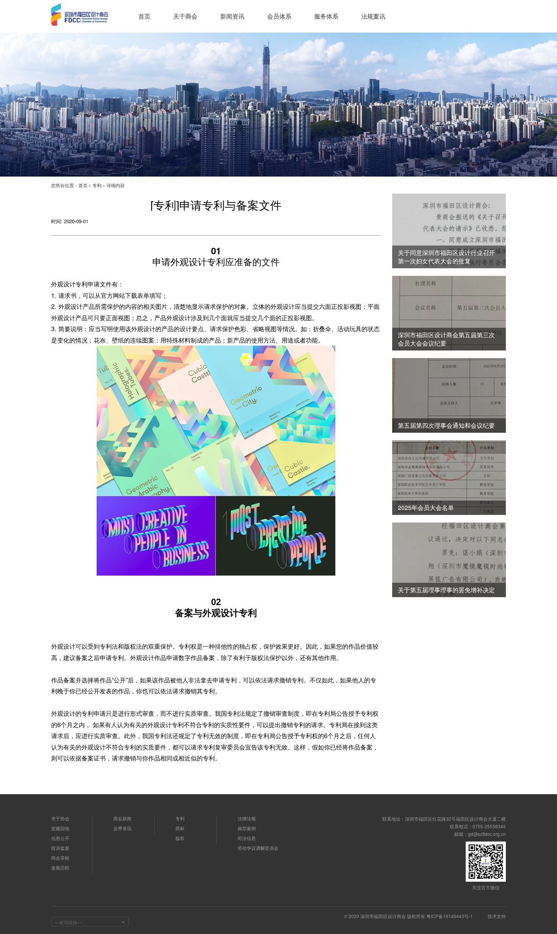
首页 (83, 185)
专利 (97, 185)
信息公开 (60, 838)
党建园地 (60, 828)
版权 (180, 838)
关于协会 (60, 818)
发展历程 (60, 867)
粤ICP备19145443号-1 (449, 916)
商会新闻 (122, 818)
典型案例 (247, 828)
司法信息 (247, 838)
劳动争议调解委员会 (258, 848)
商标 (180, 828)
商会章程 (60, 857)
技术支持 (497, 916)
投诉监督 (60, 848)
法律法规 (247, 818)
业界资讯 (122, 828)
